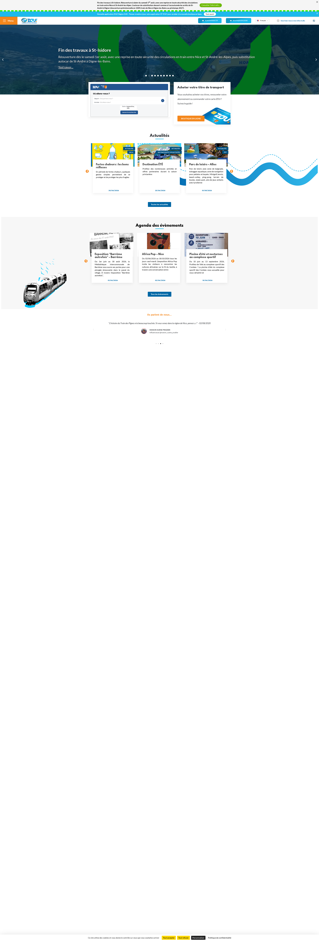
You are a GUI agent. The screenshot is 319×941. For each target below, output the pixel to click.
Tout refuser (183, 938)
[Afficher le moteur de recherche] (314, 20)
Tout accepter (169, 938)
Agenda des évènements (159, 225)
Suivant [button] (231, 171)
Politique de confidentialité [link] (219, 938)
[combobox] (262, 22)
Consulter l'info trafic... (210, 5)
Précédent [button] (87, 171)
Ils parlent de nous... (159, 314)
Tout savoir (210, 14)
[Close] (317, 2)
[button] (2, 59)
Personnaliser (198, 938)
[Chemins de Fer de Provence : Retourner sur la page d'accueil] (29, 20)
